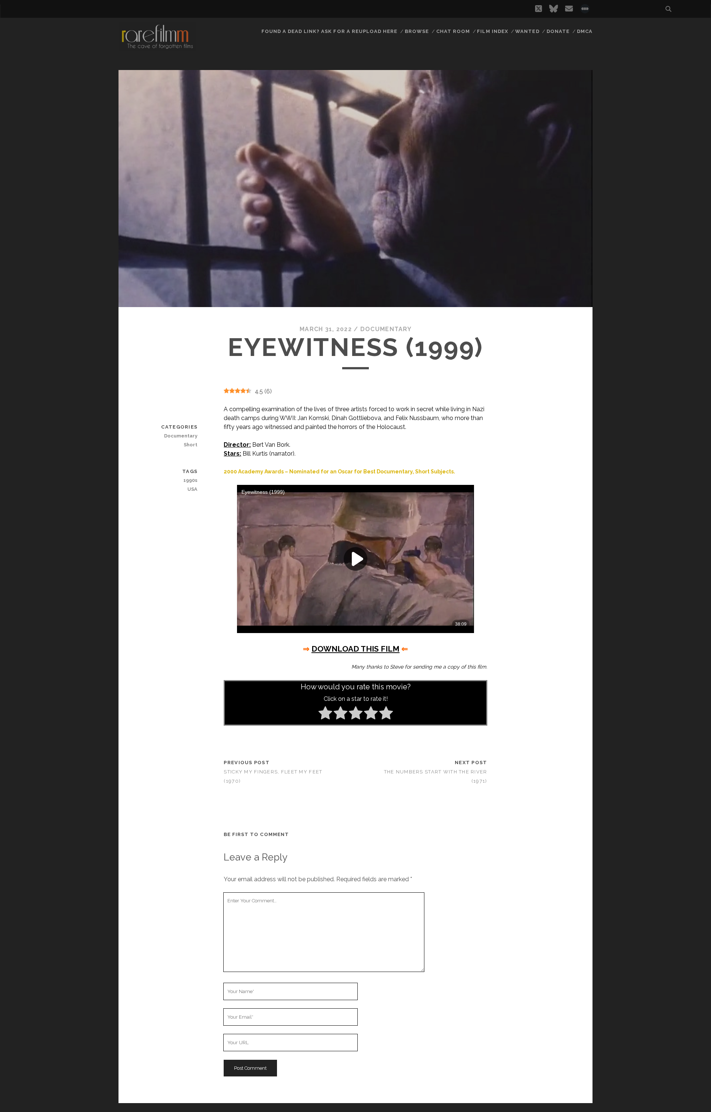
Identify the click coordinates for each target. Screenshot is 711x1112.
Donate (558, 31)
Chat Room (453, 31)
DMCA (584, 31)
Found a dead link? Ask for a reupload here (329, 31)
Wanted (527, 31)
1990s (190, 480)
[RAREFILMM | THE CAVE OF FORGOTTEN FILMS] (157, 47)
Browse (417, 31)
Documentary (385, 329)
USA (192, 489)
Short (190, 444)
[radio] (325, 714)
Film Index (492, 31)
